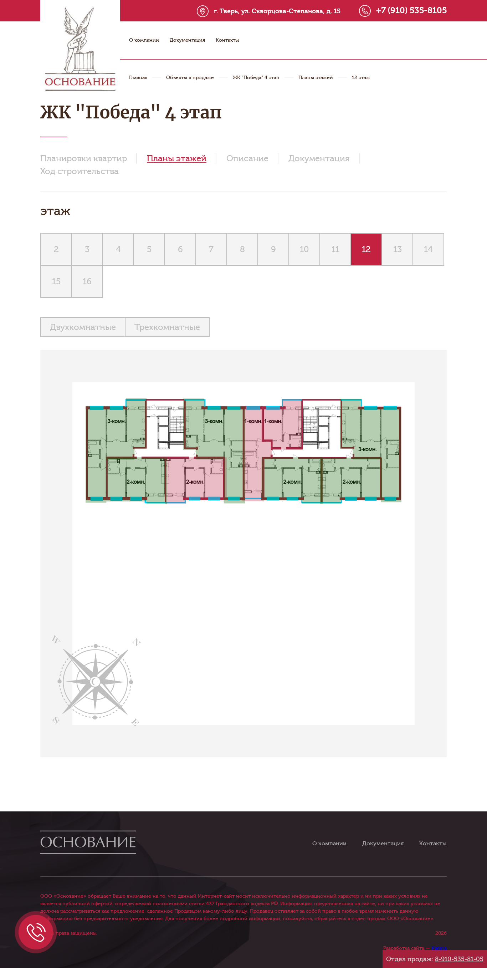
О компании (144, 40)
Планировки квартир (83, 158)
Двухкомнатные (83, 327)
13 (397, 249)
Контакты (227, 40)
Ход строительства (79, 171)
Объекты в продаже (190, 77)
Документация (187, 40)
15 (56, 281)
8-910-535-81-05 (459, 959)
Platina (439, 948)
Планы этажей (315, 77)
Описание (247, 158)
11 (335, 249)
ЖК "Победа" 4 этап (256, 77)
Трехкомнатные (167, 327)
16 (87, 281)
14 (428, 249)
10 (304, 249)
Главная (138, 77)
